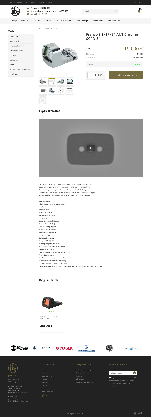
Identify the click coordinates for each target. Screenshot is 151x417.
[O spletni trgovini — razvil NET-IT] (138, 413)
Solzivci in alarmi (63, 20)
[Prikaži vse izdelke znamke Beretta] (41, 348)
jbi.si (40, 28)
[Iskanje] (116, 12)
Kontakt (20, 2)
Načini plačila (80, 373)
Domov (12, 2)
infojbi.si (35, 14)
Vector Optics (138, 57)
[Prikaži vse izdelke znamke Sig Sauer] (19, 348)
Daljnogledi (14, 60)
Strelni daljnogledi (17, 46)
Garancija (79, 376)
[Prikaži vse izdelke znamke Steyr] (109, 348)
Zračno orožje (81, 20)
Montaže (13, 65)
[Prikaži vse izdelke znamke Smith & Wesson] (86, 348)
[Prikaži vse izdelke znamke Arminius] (131, 348)
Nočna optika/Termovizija (20, 69)
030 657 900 (62, 11)
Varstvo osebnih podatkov (85, 382)
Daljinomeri (14, 41)
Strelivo (24, 20)
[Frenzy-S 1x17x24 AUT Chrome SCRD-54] (60, 55)
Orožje (14, 20)
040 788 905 (45, 8)
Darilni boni (97, 20)
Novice (41, 2)
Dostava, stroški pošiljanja (85, 370)
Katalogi (50, 2)
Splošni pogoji (80, 379)
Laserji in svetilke (16, 50)
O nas (44, 370)
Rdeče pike (14, 36)
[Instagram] (46, 14)
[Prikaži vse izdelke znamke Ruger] (64, 348)
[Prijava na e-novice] (134, 373)
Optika (48, 20)
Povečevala (14, 74)
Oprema (36, 20)
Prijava (138, 2)
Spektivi (13, 55)
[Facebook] (42, 14)
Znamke (45, 385)
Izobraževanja (31, 2)
